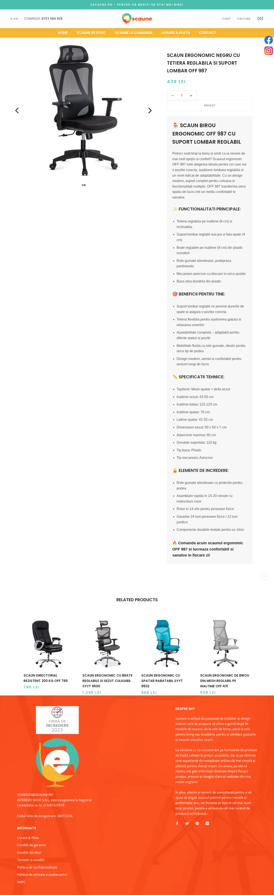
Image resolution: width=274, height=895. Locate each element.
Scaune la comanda (133, 32)
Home (63, 32)
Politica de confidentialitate (37, 867)
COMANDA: (43, 18)
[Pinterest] (197, 823)
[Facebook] (177, 823)
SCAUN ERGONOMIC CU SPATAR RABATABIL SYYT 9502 (162, 680)
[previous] (13, 652)
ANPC (21, 882)
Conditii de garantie (31, 845)
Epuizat (210, 105)
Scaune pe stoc (91, 32)
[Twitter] (187, 823)
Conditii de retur (29, 852)
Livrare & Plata (175, 32)
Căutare (243, 19)
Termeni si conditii (30, 860)
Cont (226, 19)
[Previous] (17, 110)
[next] (260, 652)
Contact (207, 32)
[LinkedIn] (207, 823)
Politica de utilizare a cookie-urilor (42, 874)
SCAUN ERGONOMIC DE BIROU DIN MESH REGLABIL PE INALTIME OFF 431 (224, 680)
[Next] (150, 110)
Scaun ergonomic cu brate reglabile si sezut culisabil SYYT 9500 (107, 680)
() (260, 18)
